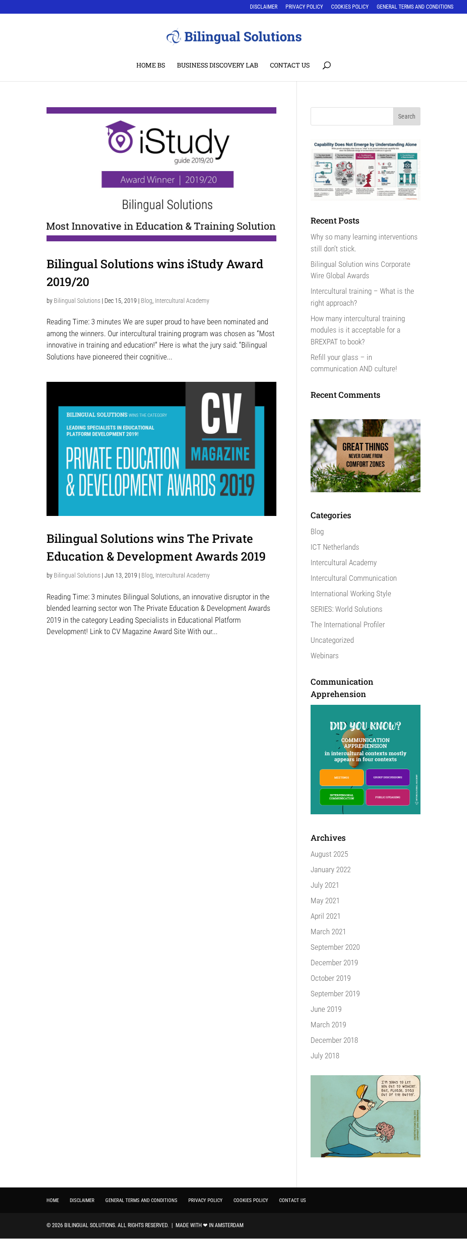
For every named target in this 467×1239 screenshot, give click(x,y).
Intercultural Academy (182, 300)
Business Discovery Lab (217, 65)
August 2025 (329, 854)
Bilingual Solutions (77, 300)
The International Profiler (348, 624)
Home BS (150, 65)
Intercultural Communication (354, 578)
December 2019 (334, 962)
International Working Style (351, 593)
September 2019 (335, 993)
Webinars (325, 655)
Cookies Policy (349, 7)
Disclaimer (263, 7)
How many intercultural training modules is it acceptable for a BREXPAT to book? (358, 330)
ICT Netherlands (335, 547)
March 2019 (328, 1024)
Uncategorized (332, 640)
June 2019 (326, 1009)
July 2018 (325, 1055)
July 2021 (325, 885)
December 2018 (334, 1040)
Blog (146, 300)
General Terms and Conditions (415, 7)
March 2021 (328, 931)
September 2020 (335, 947)
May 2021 (325, 900)
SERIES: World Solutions (347, 609)
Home (53, 1200)
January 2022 (331, 869)
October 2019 (331, 978)
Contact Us (290, 65)
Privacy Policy (304, 7)
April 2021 (326, 916)
